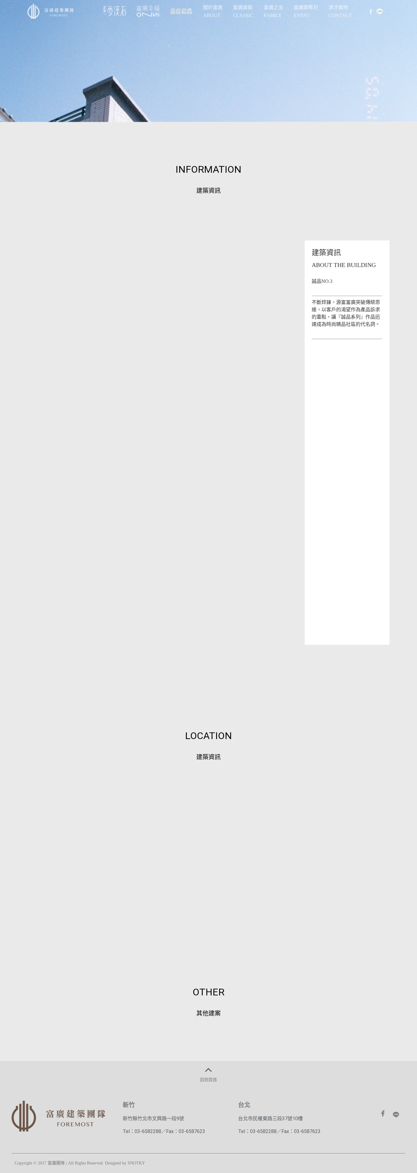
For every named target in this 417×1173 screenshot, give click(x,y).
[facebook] (370, 12)
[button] (208, 911)
